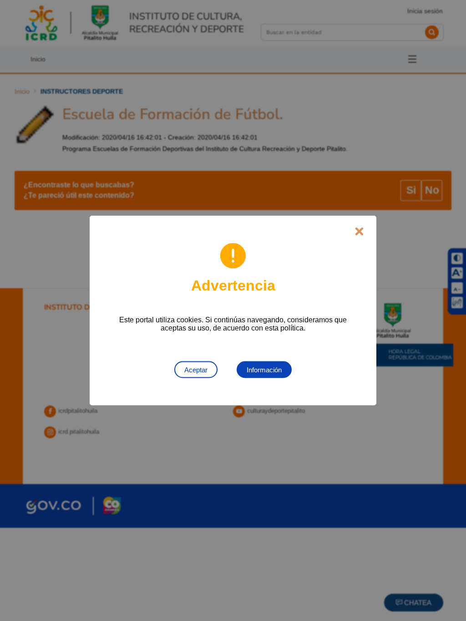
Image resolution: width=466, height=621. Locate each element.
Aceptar (196, 370)
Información (264, 370)
